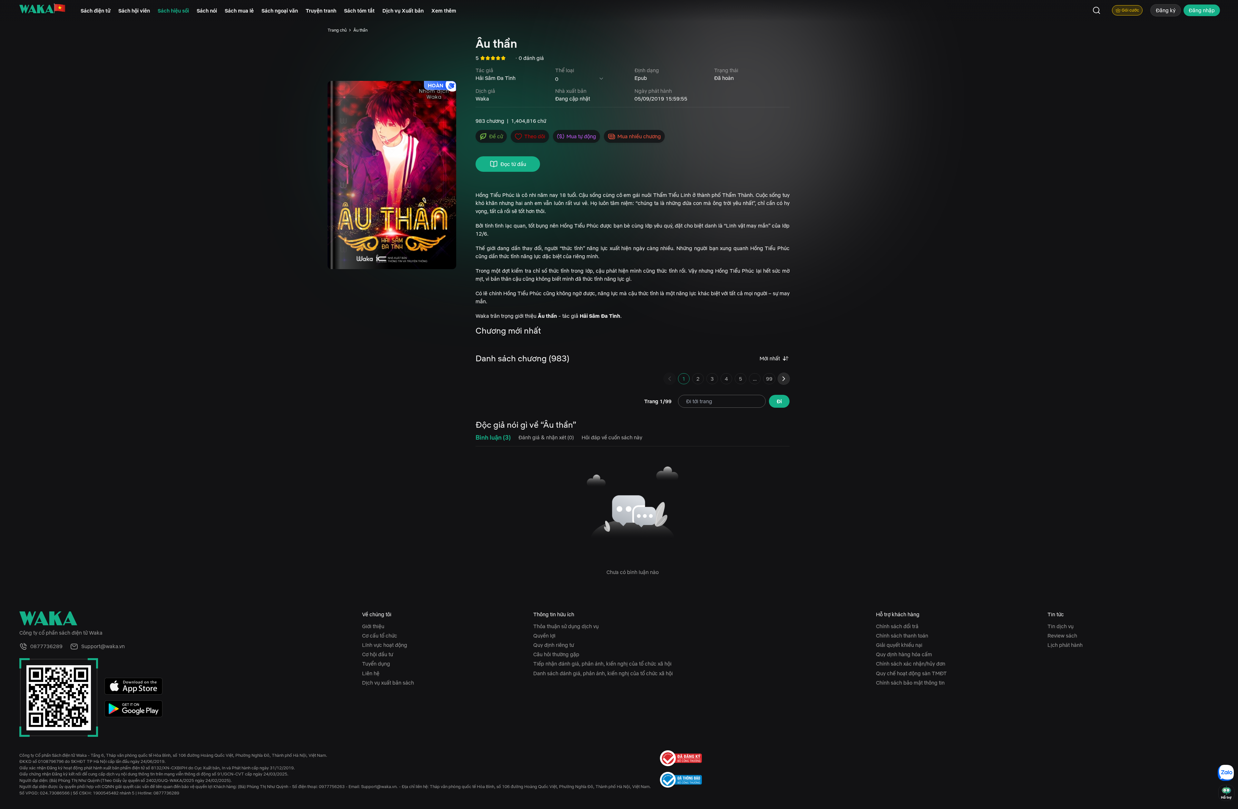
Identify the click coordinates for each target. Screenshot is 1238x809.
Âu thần (360, 30)
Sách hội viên (134, 10)
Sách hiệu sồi (173, 10)
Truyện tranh (321, 10)
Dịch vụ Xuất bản (403, 10)
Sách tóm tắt (359, 10)
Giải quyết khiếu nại (899, 645)
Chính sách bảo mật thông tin (910, 682)
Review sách (1062, 635)
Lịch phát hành (1065, 645)
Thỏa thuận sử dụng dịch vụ (566, 626)
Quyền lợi (544, 635)
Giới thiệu (373, 626)
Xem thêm (443, 10)
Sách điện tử (96, 10)
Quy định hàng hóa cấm (904, 654)
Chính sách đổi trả (897, 626)
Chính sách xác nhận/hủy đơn (910, 663)
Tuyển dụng (376, 663)
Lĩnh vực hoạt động (384, 645)
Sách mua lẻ (239, 10)
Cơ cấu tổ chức (379, 635)
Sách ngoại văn (279, 10)
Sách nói (207, 10)
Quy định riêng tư (553, 645)
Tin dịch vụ (1060, 626)
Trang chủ (337, 30)
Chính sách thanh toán (902, 635)
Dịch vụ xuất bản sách (388, 682)
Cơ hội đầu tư (377, 654)
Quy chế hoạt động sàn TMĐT (911, 673)
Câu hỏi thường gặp (556, 654)
